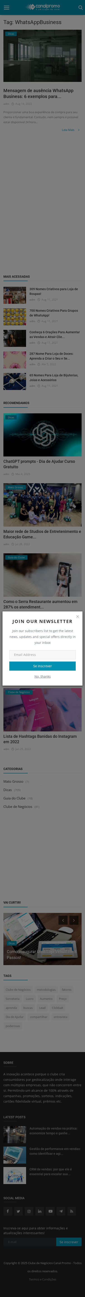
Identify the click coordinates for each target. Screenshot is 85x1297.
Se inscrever (42, 666)
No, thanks (42, 676)
